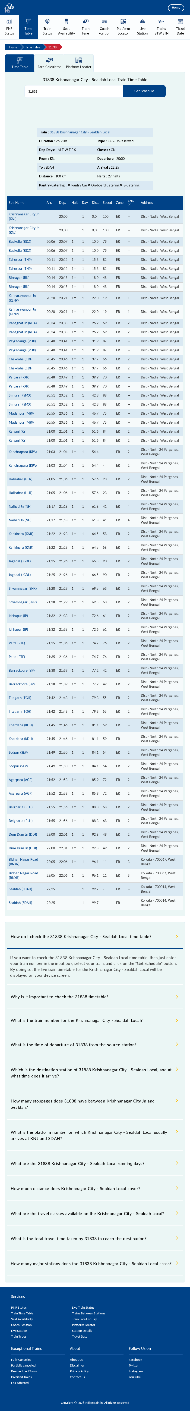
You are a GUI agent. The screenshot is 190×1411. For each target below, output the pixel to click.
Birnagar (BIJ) (19, 278)
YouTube (135, 1377)
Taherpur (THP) (20, 260)
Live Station (19, 1331)
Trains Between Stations (88, 1313)
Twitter (134, 1365)
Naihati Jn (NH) (20, 507)
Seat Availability (22, 1319)
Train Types (18, 1337)
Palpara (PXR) (19, 377)
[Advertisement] (95, 113)
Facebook (135, 1360)
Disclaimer (77, 1365)
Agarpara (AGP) (20, 780)
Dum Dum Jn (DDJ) (23, 835)
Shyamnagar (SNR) (23, 589)
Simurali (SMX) (20, 395)
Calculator (49, 67)
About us (76, 1360)
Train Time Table (22, 1313)
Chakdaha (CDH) (21, 359)
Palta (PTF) (17, 643)
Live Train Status (83, 1308)
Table (20, 67)
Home (176, 7)
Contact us (77, 1377)
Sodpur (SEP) (18, 753)
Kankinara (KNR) (21, 534)
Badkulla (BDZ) (20, 242)
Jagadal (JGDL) (20, 561)
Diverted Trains (21, 1377)
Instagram (136, 1371)
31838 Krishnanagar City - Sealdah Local (80, 132)
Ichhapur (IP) (18, 616)
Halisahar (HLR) (20, 479)
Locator (79, 67)
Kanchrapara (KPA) (23, 452)
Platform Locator (83, 1325)
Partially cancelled (23, 1365)
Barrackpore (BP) (22, 671)
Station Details (82, 1331)
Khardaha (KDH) (21, 725)
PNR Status (19, 1308)
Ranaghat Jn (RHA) (23, 323)
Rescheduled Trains (24, 1371)
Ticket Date (79, 1337)
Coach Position (21, 1325)
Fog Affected (20, 1383)
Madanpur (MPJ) (21, 414)
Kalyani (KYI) (18, 432)
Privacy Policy (79, 1371)
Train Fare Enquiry (84, 1319)
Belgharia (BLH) (21, 807)
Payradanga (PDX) (22, 341)
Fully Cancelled (21, 1360)
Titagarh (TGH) (20, 698)
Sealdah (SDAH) (20, 889)
